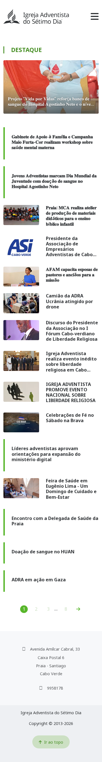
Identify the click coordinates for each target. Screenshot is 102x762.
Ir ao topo (53, 742)
